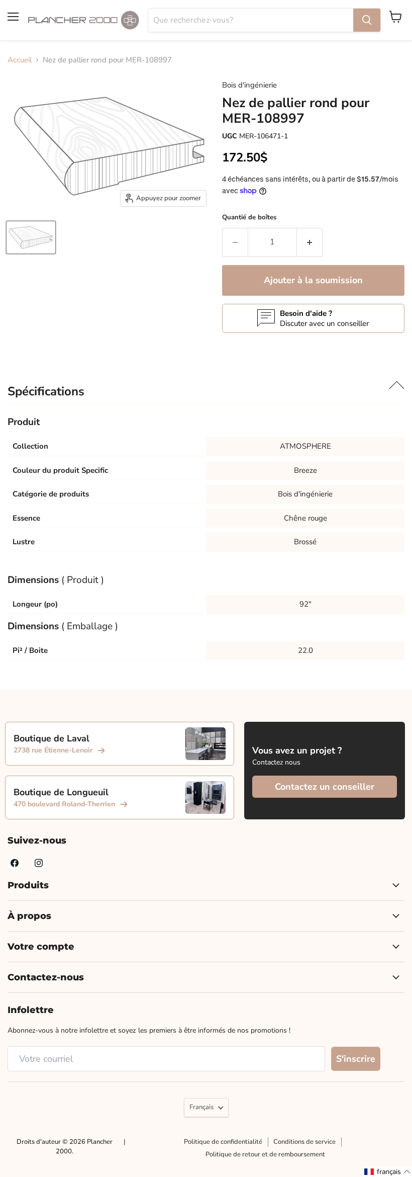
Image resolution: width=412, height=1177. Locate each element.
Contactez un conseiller (324, 787)
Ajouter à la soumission (313, 280)
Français (201, 1107)
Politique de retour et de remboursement (265, 1154)
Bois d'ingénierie (249, 85)
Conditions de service (304, 1141)
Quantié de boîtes (249, 217)
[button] (387, 1171)
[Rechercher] (366, 20)
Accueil (20, 60)
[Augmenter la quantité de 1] (310, 242)
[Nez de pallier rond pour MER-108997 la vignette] (31, 237)
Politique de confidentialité (223, 1141)
